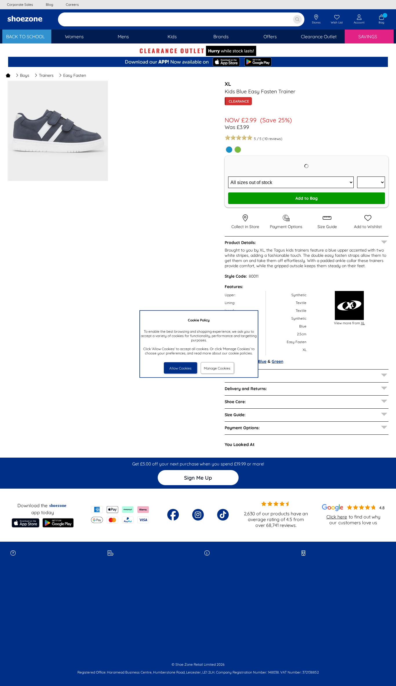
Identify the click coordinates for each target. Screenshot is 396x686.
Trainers (46, 75)
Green (277, 361)
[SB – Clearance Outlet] (198, 54)
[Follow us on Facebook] (173, 515)
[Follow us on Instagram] (198, 515)
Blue (262, 361)
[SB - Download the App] (198, 62)
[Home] (8, 75)
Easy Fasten (74, 75)
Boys (24, 75)
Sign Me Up (198, 477)
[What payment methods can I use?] (120, 514)
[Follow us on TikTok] (223, 515)
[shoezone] (24, 19)
